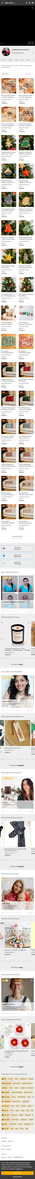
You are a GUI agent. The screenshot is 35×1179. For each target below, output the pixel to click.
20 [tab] (33, 658)
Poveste (3, 60)
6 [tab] (9, 658)
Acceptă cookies (17, 1173)
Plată (22, 60)
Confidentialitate (18, 1157)
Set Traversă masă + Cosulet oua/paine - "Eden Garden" (26, 96)
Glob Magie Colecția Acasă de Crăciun (8, 209)
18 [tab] (30, 658)
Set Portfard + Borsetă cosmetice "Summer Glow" (25, 323)
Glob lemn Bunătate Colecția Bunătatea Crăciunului (26, 209)
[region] (17, 1079)
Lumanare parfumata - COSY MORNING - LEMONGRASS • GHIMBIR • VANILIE (17, 649)
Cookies (9, 1157)
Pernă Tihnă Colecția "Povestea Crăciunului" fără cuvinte (26, 380)
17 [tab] (28, 658)
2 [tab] (2, 43)
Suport (3, 1149)
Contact (10, 60)
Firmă (16, 60)
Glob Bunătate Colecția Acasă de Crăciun (7, 181)
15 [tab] (25, 658)
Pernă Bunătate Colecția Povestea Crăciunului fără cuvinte (7, 380)
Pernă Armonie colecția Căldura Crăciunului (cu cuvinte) (6, 323)
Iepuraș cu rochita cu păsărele (15, 950)
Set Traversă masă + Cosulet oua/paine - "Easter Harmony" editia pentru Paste (26, 124)
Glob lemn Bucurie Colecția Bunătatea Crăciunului (8, 238)
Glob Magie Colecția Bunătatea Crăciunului (8, 266)
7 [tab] (11, 658)
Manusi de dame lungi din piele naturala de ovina (15, 849)
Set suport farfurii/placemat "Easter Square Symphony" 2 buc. (25, 351)
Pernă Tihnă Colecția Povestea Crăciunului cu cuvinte (8, 408)
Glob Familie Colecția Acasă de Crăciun (8, 153)
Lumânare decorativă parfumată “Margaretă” (16, 1051)
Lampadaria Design (6, 99)
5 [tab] (8, 658)
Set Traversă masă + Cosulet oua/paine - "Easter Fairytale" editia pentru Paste (8, 124)
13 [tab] (21, 658)
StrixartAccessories (10, 852)
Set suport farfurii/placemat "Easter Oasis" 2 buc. (8, 351)
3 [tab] (4, 43)
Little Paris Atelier (9, 652)
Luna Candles (8, 1054)
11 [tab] (18, 658)
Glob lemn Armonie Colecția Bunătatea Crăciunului (25, 238)
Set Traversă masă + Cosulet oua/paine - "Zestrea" (8, 96)
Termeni (3, 1157)
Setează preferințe (17, 1176)
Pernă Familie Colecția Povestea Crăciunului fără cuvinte (7, 493)
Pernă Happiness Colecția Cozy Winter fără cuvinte (8, 465)
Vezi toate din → (17, 664)
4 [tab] (6, 658)
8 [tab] (13, 658)
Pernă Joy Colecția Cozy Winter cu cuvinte (25, 437)
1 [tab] (1, 43)
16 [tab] (26, 658)
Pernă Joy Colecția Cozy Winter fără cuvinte (7, 437)
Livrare (28, 60)
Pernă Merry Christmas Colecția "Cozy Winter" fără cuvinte (7, 522)
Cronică (10, 1141)
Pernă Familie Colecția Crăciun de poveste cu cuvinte (25, 493)
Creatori (8, 1149)
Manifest (4, 1141)
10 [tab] (16, 658)
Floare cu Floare (9, 750)
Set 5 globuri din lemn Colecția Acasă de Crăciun (8, 295)
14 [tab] (23, 658)
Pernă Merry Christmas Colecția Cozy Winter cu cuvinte (25, 522)
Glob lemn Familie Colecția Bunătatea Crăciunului (25, 266)
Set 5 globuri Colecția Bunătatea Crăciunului (26, 295)
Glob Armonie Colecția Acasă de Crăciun (25, 181)
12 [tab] (21, 710)
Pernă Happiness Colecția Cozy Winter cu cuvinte (26, 465)
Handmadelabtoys (9, 952)
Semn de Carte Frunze (12, 748)
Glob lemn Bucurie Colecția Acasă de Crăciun (25, 153)
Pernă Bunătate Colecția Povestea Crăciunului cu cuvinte (25, 408)
